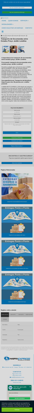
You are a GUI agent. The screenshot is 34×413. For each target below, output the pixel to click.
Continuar (17, 409)
